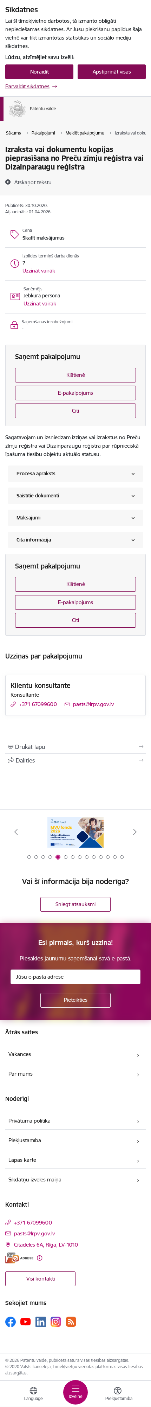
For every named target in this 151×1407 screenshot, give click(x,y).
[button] (38, 271)
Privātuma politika (29, 1120)
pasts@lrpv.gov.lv (93, 704)
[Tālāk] (134, 832)
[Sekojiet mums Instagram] (56, 1322)
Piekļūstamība (24, 1140)
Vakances (19, 1054)
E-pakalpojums (75, 392)
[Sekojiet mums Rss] (71, 1322)
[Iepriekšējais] (16, 832)
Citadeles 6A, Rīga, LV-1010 (46, 1244)
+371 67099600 (38, 704)
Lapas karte (22, 1160)
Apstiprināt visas (112, 71)
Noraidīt (39, 71)
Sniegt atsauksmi (75, 904)
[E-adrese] (19, 1258)
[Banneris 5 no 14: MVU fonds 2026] (75, 832)
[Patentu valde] (56, 117)
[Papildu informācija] (39, 1258)
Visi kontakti (40, 1278)
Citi (75, 410)
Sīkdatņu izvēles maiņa (34, 1179)
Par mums (20, 1073)
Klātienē (75, 375)
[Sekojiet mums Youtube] (25, 1321)
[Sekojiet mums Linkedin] (40, 1322)
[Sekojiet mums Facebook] (10, 1322)
